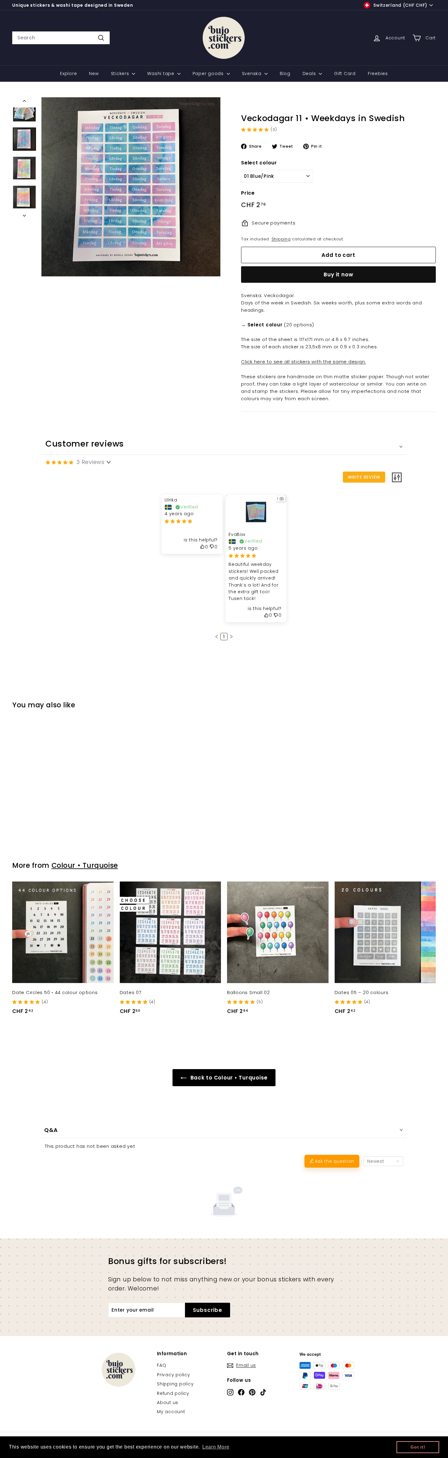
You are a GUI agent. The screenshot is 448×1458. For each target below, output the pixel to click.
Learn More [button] (215, 1446)
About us (167, 1402)
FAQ (161, 1365)
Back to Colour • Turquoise (228, 1077)
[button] (217, 636)
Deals (310, 73)
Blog (285, 73)
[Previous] (24, 102)
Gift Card (345, 73)
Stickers (121, 73)
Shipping (281, 239)
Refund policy (173, 1393)
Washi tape (161, 73)
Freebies (378, 73)
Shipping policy (175, 1384)
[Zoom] (130, 186)
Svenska (252, 73)
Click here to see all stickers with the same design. (303, 361)
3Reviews (90, 462)
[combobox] (61, 37)
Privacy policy (173, 1375)
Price (248, 192)
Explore (68, 73)
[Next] (24, 214)
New (93, 73)
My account (171, 1412)
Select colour (259, 162)
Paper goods (209, 73)
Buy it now (338, 274)
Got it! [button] (418, 1447)
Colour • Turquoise (85, 865)
